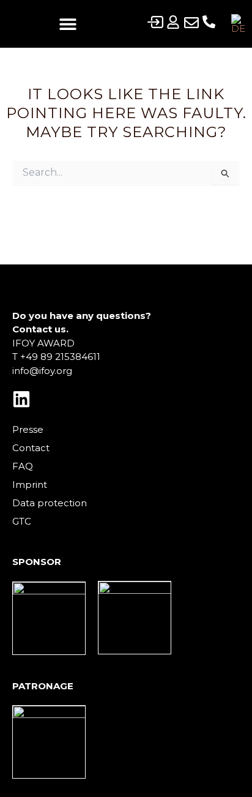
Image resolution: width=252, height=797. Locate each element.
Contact (31, 448)
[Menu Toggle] (68, 24)
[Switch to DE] (238, 24)
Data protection (49, 503)
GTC (21, 521)
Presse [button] (27, 429)
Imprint (29, 484)
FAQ (22, 466)
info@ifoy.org (42, 370)
